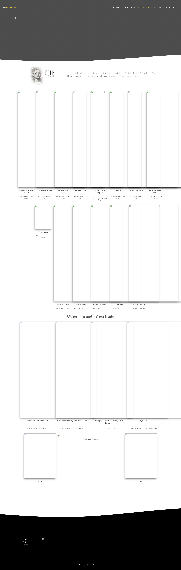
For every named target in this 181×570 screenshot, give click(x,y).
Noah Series (128, 7)
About (157, 7)
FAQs (25, 542)
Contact (171, 7)
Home (116, 7)
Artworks (143, 7)
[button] (150, 7)
